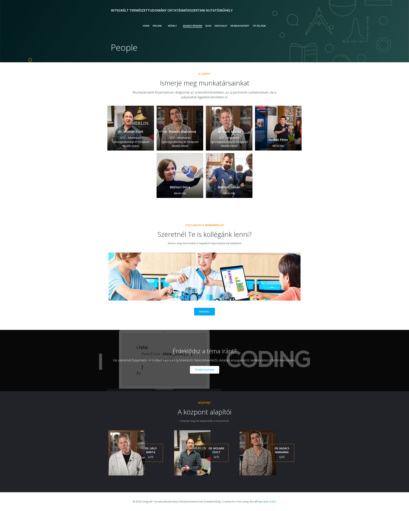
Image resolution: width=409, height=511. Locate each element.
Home (146, 25)
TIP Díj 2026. (259, 25)
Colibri (272, 501)
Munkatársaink (192, 25)
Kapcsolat (221, 25)
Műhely (172, 25)
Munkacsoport (240, 25)
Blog (208, 25)
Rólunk (157, 25)
